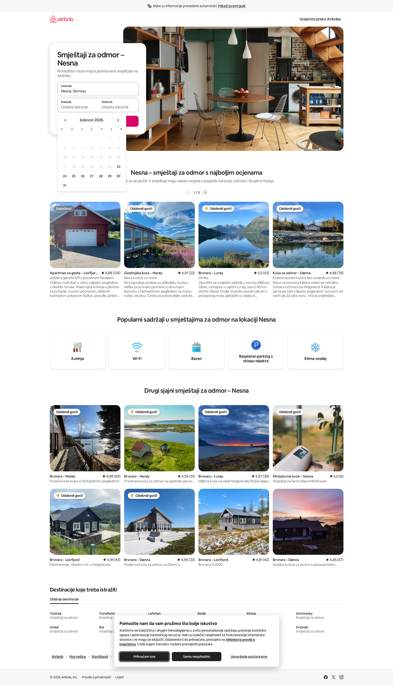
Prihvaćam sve (144, 657)
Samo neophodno (196, 657)
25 (73, 176)
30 (118, 176)
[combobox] (98, 91)
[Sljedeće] (205, 192)
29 (109, 176)
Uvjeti (119, 677)
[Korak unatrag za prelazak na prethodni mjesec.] (65, 120)
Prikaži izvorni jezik (232, 6)
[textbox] (77, 107)
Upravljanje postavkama (249, 657)
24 (65, 176)
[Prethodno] (188, 192)
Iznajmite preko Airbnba (320, 19)
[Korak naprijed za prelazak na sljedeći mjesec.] (118, 120)
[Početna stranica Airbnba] (61, 19)
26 (82, 176)
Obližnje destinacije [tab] (64, 599)
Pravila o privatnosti (96, 677)
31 (64, 185)
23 (118, 167)
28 (101, 176)
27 (91, 176)
